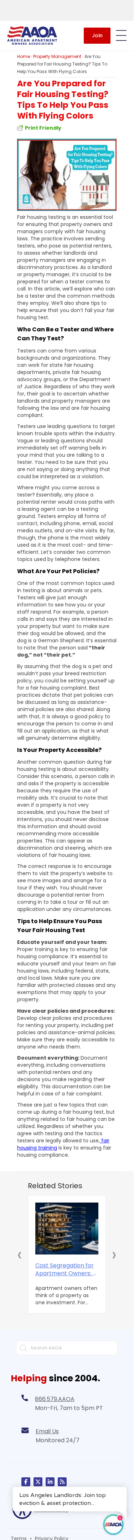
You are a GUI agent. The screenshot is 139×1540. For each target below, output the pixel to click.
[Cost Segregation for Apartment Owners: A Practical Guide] (66, 1228)
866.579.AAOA (54, 1397)
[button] (19, 1253)
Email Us (47, 1429)
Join (97, 35)
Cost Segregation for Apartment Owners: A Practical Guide (66, 1268)
